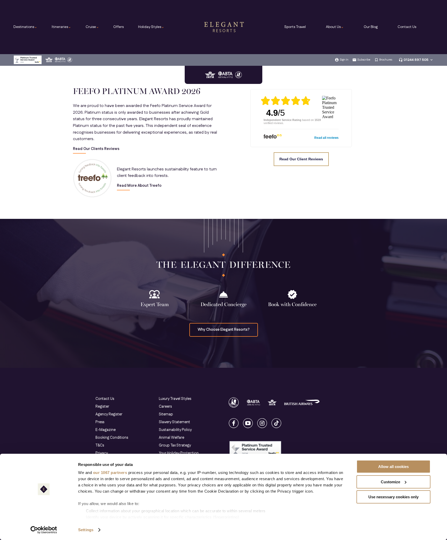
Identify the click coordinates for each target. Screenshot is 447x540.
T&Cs (99, 445)
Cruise (92, 27)
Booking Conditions (111, 437)
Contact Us (407, 27)
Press (99, 422)
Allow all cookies (393, 466)
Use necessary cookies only (393, 497)
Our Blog (371, 27)
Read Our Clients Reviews (96, 149)
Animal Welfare (171, 437)
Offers (118, 27)
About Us (335, 27)
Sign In (344, 60)
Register (102, 406)
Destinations (25, 27)
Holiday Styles (151, 27)
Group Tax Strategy (175, 445)
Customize (390, 482)
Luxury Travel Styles (175, 398)
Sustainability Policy (175, 430)
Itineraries (61, 27)
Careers (165, 406)
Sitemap (166, 414)
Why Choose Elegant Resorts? (224, 329)
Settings (85, 530)
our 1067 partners (110, 472)
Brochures (385, 60)
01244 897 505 (416, 59)
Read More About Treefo (139, 185)
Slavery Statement (174, 422)
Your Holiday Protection (179, 453)
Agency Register (108, 414)
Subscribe (363, 60)
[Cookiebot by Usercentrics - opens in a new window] (43, 530)
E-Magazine (105, 430)
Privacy (101, 453)
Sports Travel (295, 27)
